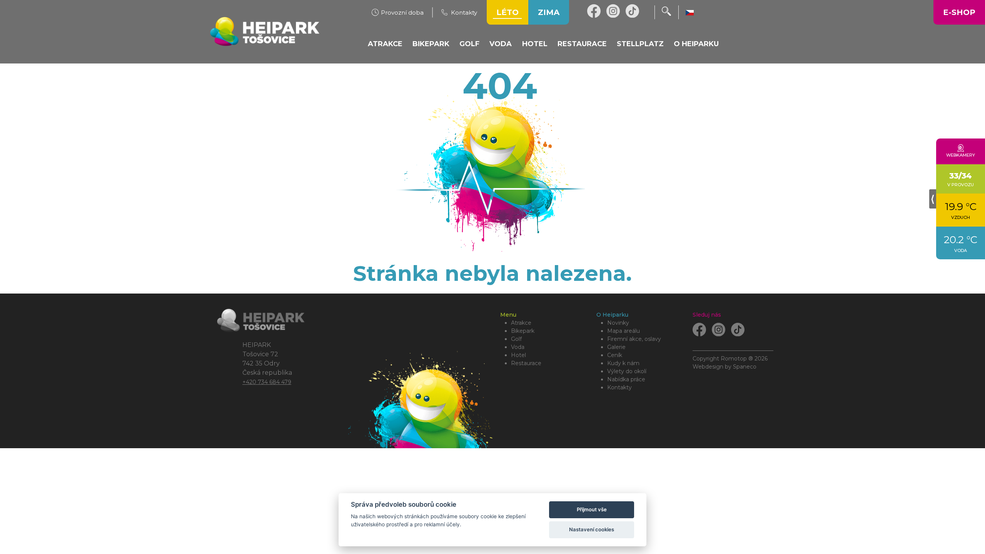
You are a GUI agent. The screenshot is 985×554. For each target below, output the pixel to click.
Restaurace (526, 363)
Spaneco (744, 366)
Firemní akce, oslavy (634, 338)
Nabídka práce (626, 379)
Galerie (616, 347)
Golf (516, 338)
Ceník (614, 355)
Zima (548, 12)
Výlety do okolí (626, 371)
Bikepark (522, 330)
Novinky (618, 322)
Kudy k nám (623, 363)
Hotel (518, 355)
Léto (507, 12)
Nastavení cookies (591, 529)
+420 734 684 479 (266, 382)
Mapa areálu (623, 330)
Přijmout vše (592, 509)
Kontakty (619, 387)
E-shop (959, 12)
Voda (517, 347)
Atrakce (521, 322)
